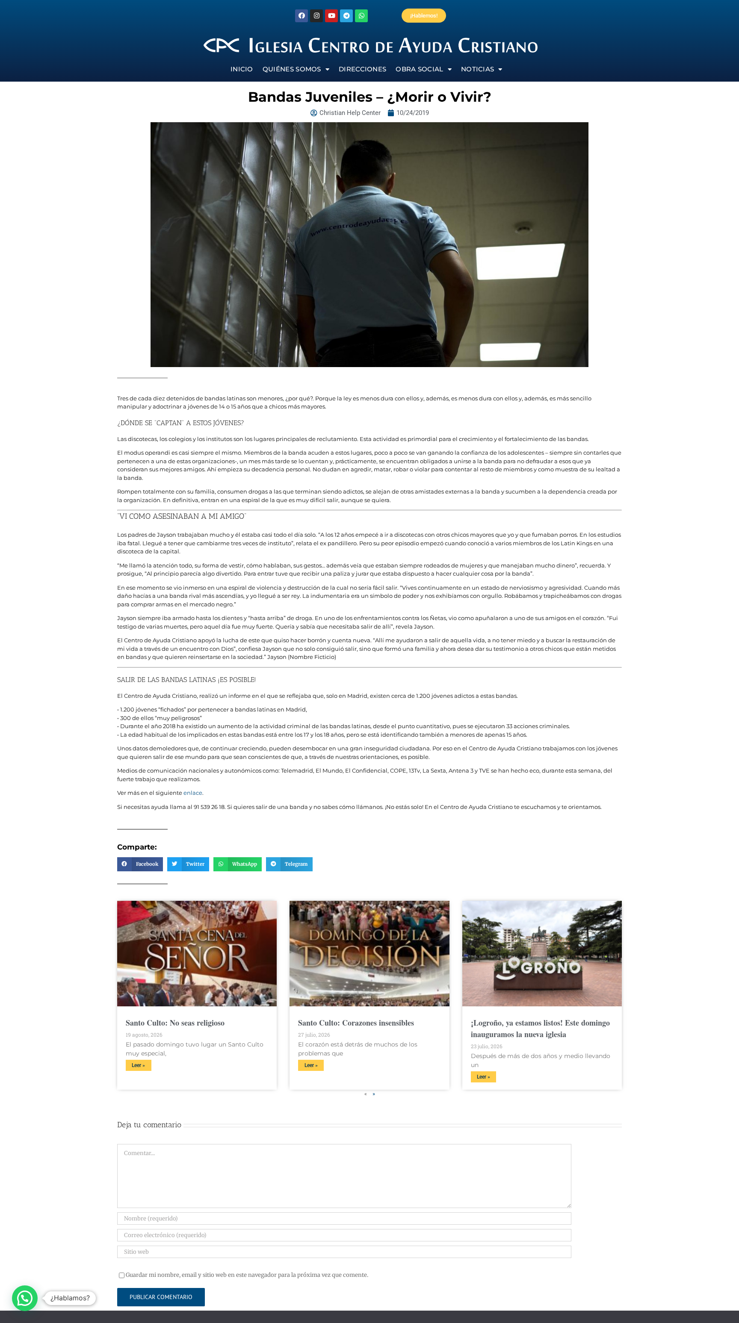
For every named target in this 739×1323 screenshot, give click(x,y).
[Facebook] (301, 15)
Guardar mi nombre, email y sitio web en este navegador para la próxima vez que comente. (247, 1275)
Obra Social (419, 69)
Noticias (477, 69)
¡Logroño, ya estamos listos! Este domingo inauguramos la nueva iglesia (540, 1028)
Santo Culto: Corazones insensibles (356, 1022)
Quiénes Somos (292, 69)
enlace (192, 792)
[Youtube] (331, 15)
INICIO (242, 69)
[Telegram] (346, 15)
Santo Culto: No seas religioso (175, 1022)
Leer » (138, 1065)
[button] (140, 864)
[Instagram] (316, 15)
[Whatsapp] (361, 15)
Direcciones (362, 69)
